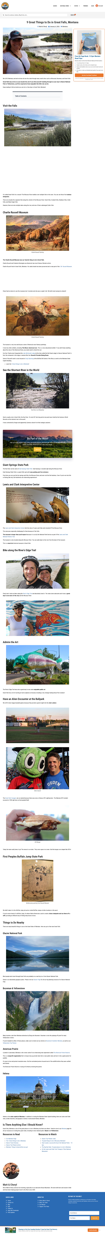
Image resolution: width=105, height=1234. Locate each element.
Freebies (85, 6)
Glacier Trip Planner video (49, 1138)
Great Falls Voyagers (10, 798)
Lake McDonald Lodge (29, 353)
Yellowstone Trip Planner (9, 1043)
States (76, 6)
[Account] (97, 5)
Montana (65, 26)
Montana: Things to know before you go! (17, 1147)
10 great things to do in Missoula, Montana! (53, 1141)
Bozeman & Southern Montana (54, 1041)
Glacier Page (37, 979)
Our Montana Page (11, 1138)
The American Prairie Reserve (62, 1052)
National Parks (64, 6)
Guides (55, 6)
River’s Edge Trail (27, 593)
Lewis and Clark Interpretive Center (14, 528)
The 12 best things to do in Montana (16, 1141)
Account (100, 6)
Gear (92, 6)
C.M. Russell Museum (66, 266)
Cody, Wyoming (29, 358)
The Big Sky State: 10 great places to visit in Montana (56, 1147)
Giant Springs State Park (25, 469)
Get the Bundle (93, 1230)
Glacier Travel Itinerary (12, 1143)
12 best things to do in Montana (20, 364)
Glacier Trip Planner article (13, 1145)
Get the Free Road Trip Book (89, 75)
